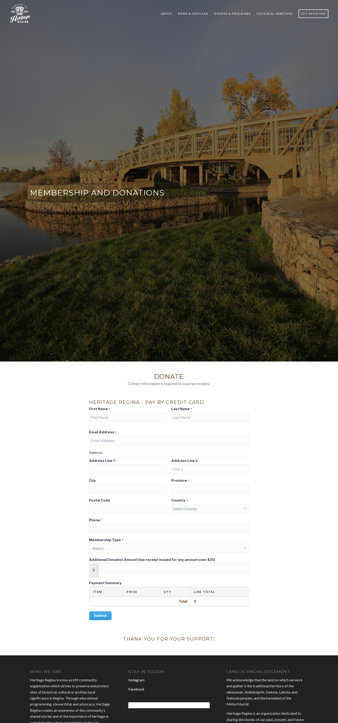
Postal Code (99, 500)
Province (180, 480)
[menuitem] (166, 13)
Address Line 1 (103, 461)
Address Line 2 (184, 461)
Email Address (103, 432)
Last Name (181, 409)
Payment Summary (105, 583)
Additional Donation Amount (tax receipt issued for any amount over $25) (152, 560)
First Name (99, 409)
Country (179, 500)
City (92, 480)
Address (96, 453)
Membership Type (106, 540)
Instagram (136, 680)
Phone (95, 520)
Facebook (136, 689)
